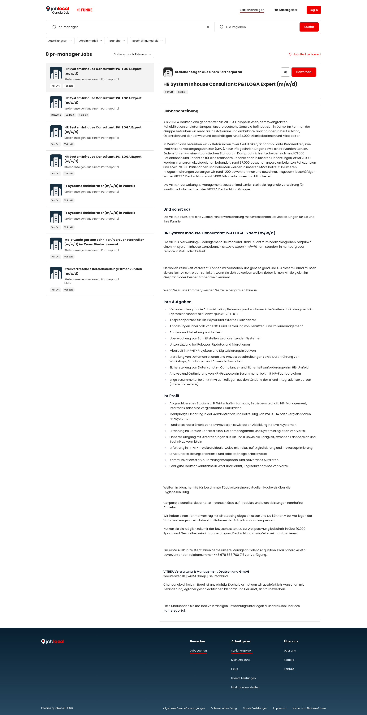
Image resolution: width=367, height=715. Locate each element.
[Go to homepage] (57, 10)
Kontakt (289, 669)
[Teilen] (285, 72)
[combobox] (129, 27)
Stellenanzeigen (252, 10)
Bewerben (304, 72)
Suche (309, 27)
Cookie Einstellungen (255, 708)
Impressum (280, 708)
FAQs (234, 669)
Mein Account (240, 660)
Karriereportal (174, 610)
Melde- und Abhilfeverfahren (309, 708)
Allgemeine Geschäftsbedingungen (184, 708)
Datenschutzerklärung (224, 708)
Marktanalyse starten (245, 687)
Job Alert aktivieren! (307, 54)
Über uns (290, 651)
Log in (314, 10)
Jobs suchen (198, 651)
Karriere (289, 660)
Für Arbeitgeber (285, 10)
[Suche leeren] (208, 27)
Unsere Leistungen (243, 678)
